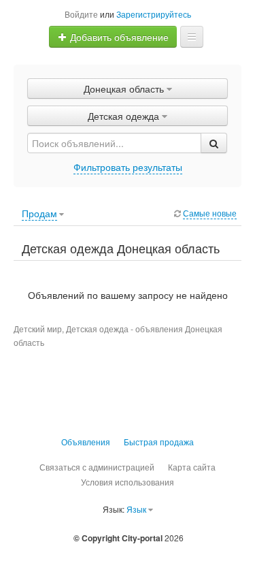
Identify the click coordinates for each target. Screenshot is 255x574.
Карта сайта (192, 467)
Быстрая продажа (159, 441)
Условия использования (127, 482)
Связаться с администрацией (96, 467)
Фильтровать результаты (127, 167)
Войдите (81, 14)
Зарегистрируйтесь (153, 14)
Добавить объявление (118, 37)
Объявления (85, 441)
